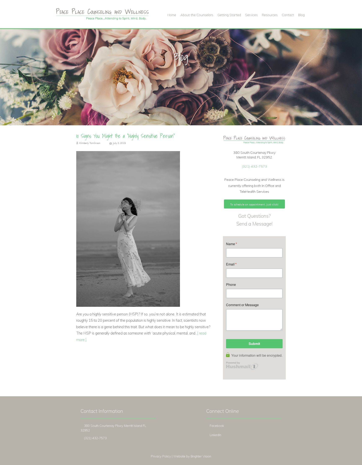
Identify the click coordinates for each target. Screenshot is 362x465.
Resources (270, 15)
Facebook (217, 426)
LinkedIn (215, 435)
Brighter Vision (201, 456)
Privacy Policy (161, 456)
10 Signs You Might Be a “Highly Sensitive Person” (125, 136)
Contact (288, 15)
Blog (301, 15)
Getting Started (229, 15)
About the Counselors (196, 15)
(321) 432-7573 (254, 166)
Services (251, 15)
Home (171, 15)
